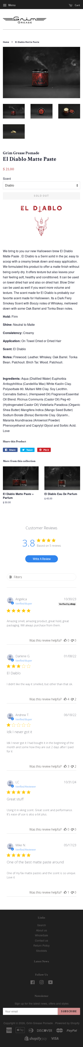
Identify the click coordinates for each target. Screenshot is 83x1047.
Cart (77, 5)
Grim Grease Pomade (40, 1023)
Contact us (41, 940)
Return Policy (41, 945)
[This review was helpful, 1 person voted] (65, 892)
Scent (7, 178)
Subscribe (69, 1011)
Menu (12, 5)
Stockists (41, 950)
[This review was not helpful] (72, 699)
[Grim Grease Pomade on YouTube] (50, 983)
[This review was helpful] (65, 699)
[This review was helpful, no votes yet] (65, 640)
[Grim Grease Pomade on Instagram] (41, 983)
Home (6, 42)
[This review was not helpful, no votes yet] (72, 640)
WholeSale (41, 935)
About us (41, 930)
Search (41, 925)
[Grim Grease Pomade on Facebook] (32, 983)
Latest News (41, 961)
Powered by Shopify (67, 1023)
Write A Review (42, 559)
